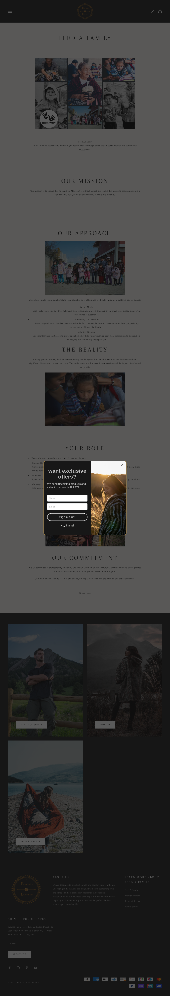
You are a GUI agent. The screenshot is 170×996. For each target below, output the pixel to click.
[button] (122, 465)
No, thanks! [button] (67, 525)
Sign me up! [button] (67, 517)
